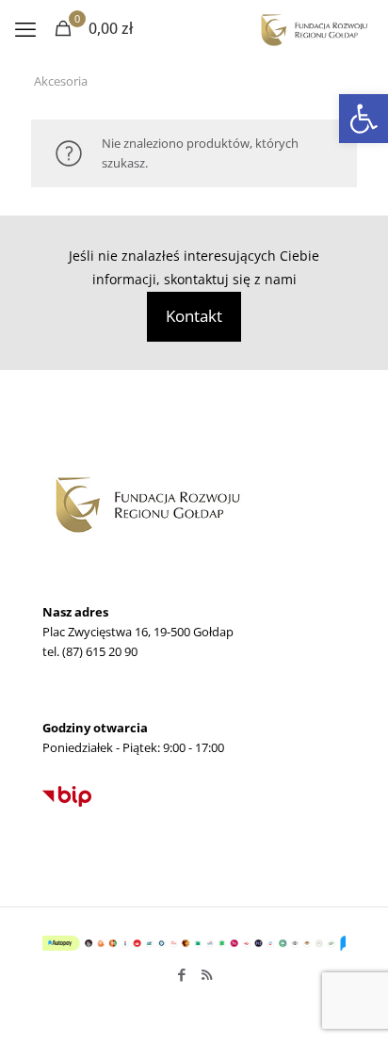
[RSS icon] (207, 974)
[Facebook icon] (181, 974)
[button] (363, 118)
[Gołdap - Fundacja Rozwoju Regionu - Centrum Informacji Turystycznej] (313, 28)
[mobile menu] (25, 28)
